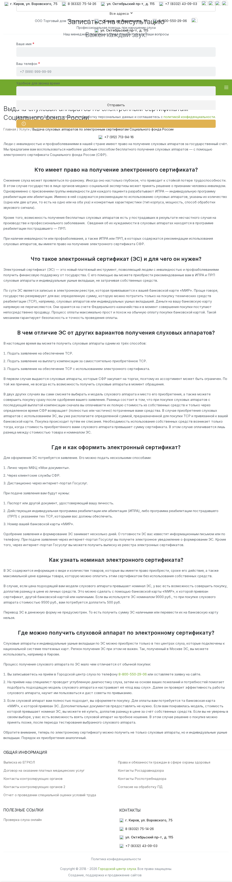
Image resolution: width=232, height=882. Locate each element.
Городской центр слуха (117, 869)
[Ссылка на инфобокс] (30, 4)
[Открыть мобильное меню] (226, 87)
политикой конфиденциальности (189, 117)
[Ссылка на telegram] (218, 3)
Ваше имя (25, 44)
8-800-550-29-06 (132, 674)
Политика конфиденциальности (116, 859)
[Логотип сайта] (19, 87)
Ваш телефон (28, 63)
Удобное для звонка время (38, 83)
